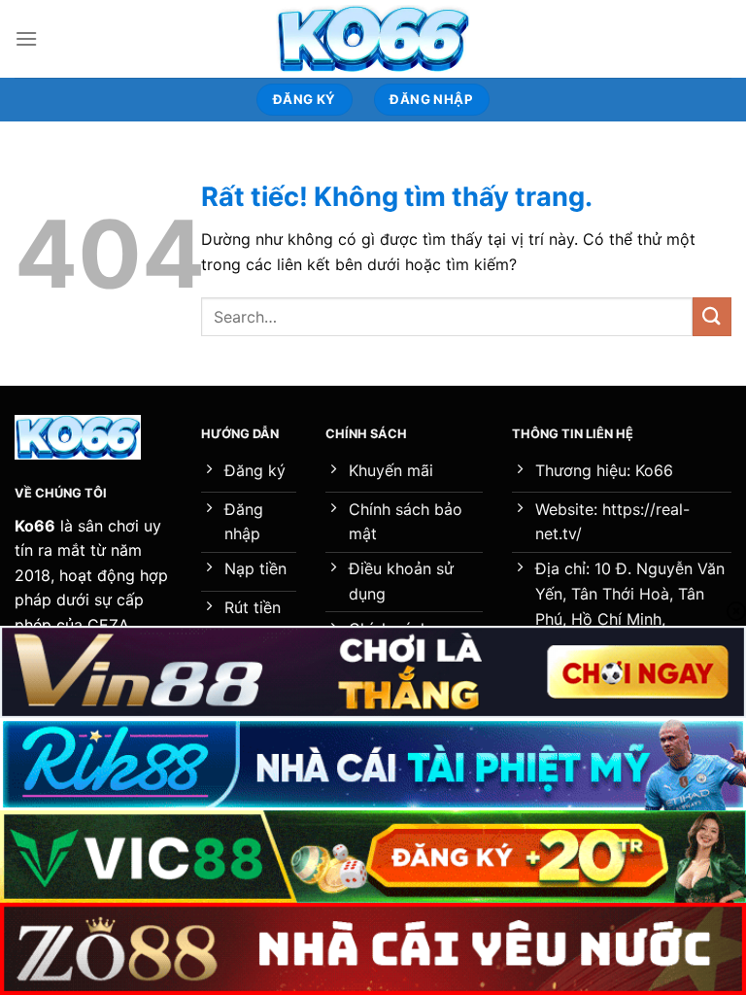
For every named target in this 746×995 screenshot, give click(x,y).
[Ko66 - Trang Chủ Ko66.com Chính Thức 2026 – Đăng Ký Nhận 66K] (373, 39)
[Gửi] (712, 316)
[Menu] (26, 38)
